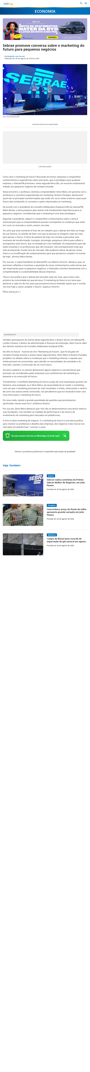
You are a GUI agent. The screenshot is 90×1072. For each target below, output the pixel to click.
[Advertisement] (45, 147)
